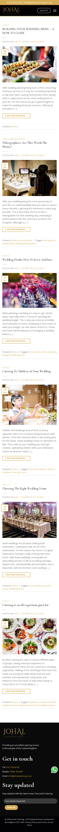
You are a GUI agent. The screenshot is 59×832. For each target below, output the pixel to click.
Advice (5, 25)
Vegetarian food (10, 705)
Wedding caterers (47, 705)
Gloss (29, 825)
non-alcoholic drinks (37, 351)
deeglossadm (37, 41)
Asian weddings (35, 585)
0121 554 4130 (14, 2)
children (51, 469)
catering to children (37, 469)
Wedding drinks (17, 355)
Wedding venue (16, 588)
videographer (49, 240)
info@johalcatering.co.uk (37, 2)
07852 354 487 (16, 771)
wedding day (8, 243)
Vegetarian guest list (28, 705)
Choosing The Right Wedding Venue (24, 488)
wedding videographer (26, 243)
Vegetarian (33, 702)
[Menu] (55, 10)
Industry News (17, 139)
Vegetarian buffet (47, 702)
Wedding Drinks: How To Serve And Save (27, 260)
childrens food (9, 472)
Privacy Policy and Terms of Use (39, 822)
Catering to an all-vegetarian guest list (25, 605)
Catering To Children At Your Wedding (26, 371)
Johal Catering (18, 819)
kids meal (21, 472)
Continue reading (16, 115)
